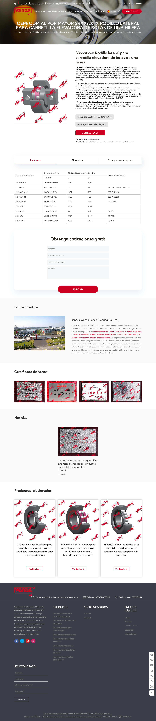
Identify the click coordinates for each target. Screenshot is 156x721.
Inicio (37, 11)
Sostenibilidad (75, 11)
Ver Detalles (34, 569)
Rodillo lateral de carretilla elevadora (51, 32)
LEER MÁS (62, 474)
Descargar (129, 630)
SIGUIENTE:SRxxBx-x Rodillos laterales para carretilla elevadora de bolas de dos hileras (104, 142)
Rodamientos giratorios (63, 646)
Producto (62, 11)
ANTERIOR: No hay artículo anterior (87, 139)
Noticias (88, 11)
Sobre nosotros (49, 11)
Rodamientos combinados (64, 634)
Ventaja (87, 617)
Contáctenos (99, 11)
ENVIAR (21, 699)
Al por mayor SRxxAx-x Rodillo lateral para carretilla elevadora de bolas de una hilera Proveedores (63, 717)
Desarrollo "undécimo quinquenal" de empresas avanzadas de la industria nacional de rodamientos (78, 464)
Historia (87, 613)
